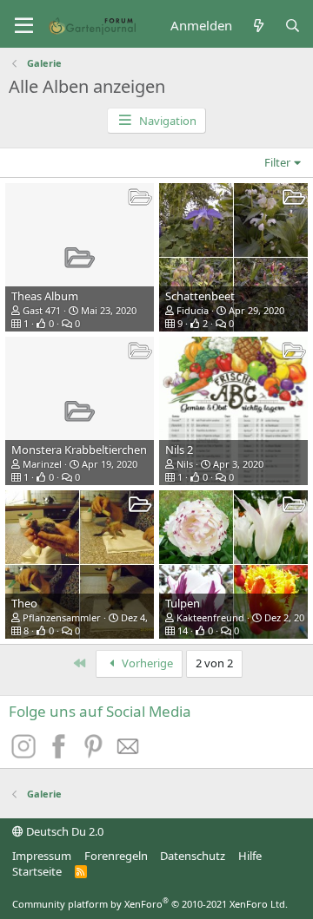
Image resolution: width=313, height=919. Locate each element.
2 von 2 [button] (214, 663)
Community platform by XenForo (150, 903)
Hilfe (250, 855)
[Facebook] (60, 753)
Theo (24, 603)
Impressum (41, 855)
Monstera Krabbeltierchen (79, 449)
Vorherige (146, 663)
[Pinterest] (95, 753)
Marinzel (42, 463)
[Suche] (293, 26)
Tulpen (182, 603)
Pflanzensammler (62, 617)
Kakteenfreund (210, 617)
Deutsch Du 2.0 (63, 831)
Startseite (37, 871)
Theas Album (44, 296)
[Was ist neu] (258, 26)
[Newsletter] (128, 753)
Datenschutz (192, 855)
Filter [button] (277, 162)
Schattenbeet (200, 296)
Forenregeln (116, 855)
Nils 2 (179, 449)
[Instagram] (26, 753)
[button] (23, 26)
